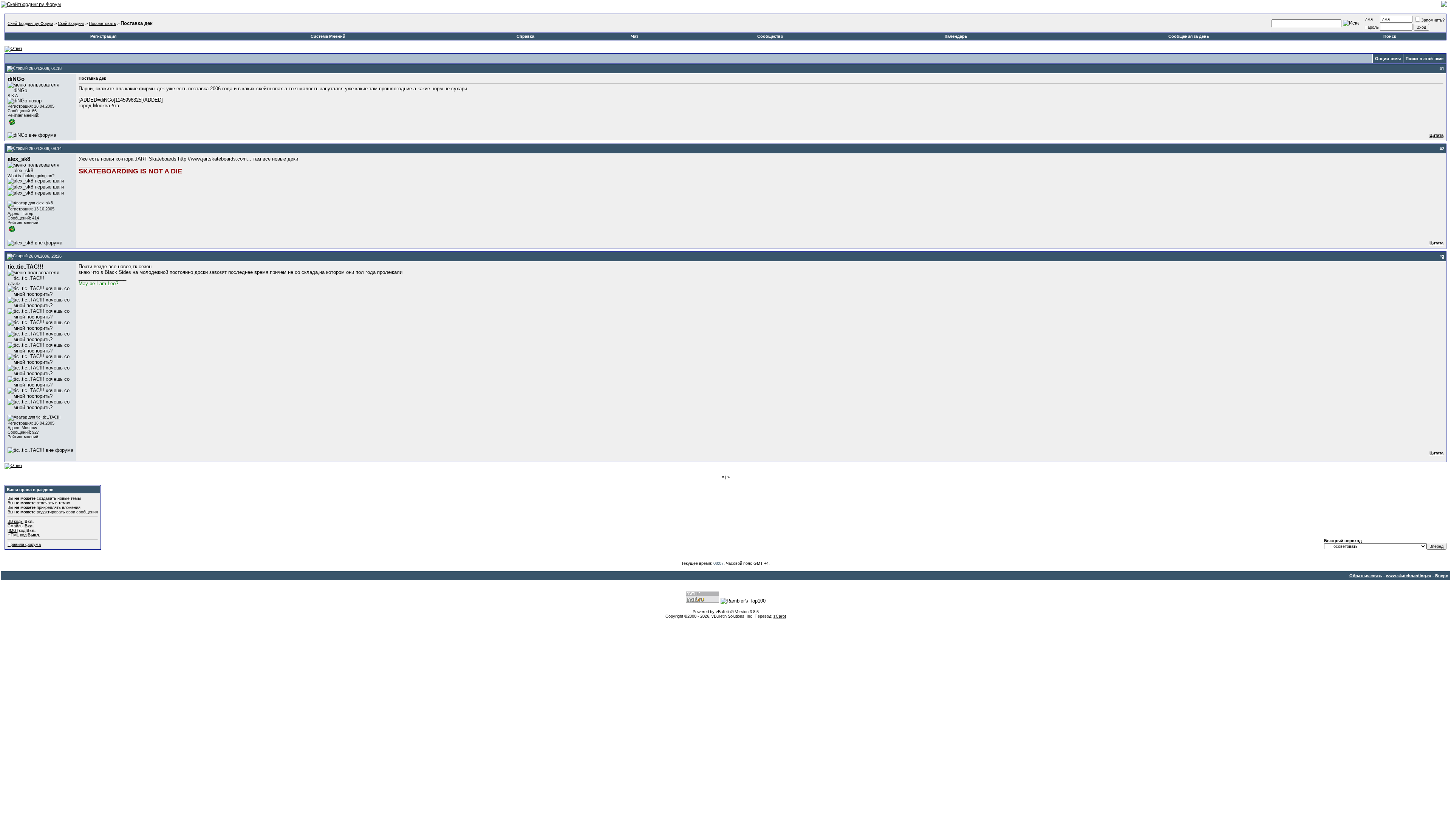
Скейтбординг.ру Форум (30, 23)
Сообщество (770, 36)
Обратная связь (1365, 575)
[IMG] (13, 530)
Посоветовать (102, 23)
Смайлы (15, 526)
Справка (525, 36)
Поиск (1389, 36)
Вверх (1441, 575)
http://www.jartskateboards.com (212, 159)
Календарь (956, 36)
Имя (1368, 19)
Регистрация (103, 36)
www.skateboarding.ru (1408, 575)
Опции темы (1388, 58)
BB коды (15, 521)
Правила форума (24, 544)
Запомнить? (1433, 20)
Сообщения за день (1188, 36)
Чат (634, 36)
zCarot (779, 616)
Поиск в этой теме (1424, 58)
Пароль (1371, 27)
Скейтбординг (71, 23)
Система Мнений (328, 36)
